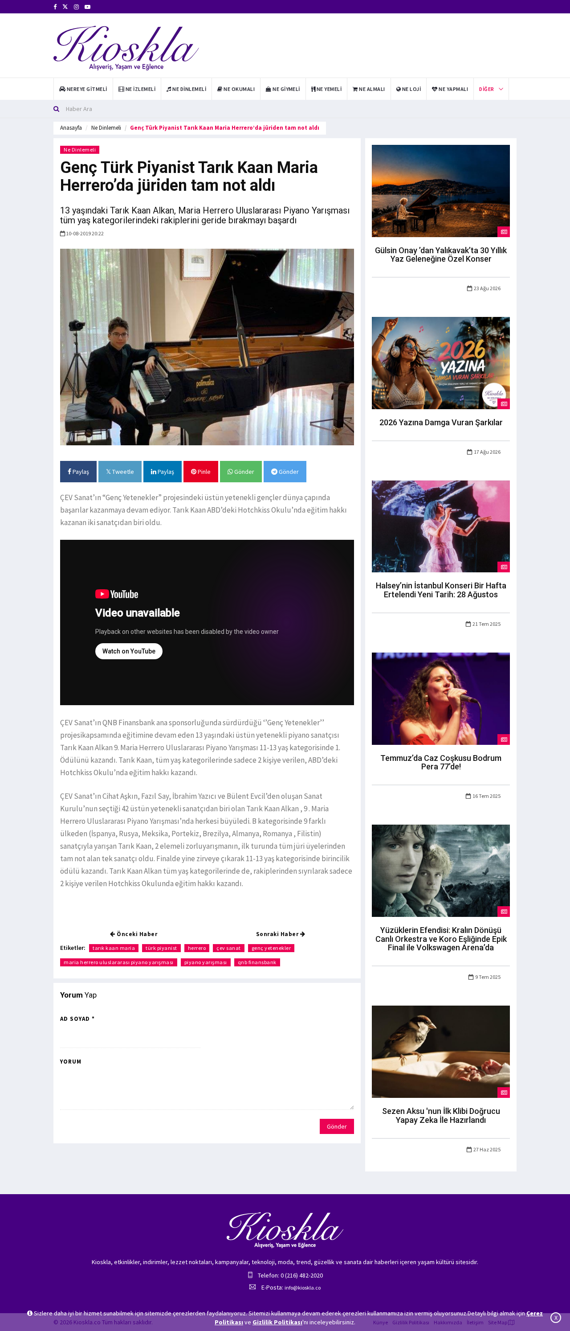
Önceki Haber (136, 934)
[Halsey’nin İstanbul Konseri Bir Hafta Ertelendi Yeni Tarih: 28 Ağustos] (441, 526)
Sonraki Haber (278, 934)
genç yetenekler (271, 948)
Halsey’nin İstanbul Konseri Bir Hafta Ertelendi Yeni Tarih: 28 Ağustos (441, 590)
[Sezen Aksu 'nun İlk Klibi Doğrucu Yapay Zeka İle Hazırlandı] (441, 1051)
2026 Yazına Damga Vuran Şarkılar (441, 422)
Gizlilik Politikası (277, 1322)
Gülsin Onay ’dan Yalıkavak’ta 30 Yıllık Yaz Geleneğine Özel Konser (441, 255)
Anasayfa (71, 127)
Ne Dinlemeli (106, 127)
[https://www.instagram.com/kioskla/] (76, 7)
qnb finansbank (257, 962)
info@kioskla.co (303, 1287)
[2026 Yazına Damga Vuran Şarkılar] (441, 362)
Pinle (203, 472)
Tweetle (122, 472)
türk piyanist (161, 948)
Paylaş (80, 472)
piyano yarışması (205, 962)
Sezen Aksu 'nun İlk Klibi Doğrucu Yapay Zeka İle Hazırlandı (441, 1115)
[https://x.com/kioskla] (65, 7)
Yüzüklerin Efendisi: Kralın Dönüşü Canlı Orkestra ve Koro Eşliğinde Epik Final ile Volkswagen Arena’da (441, 939)
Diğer (486, 89)
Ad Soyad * (77, 1019)
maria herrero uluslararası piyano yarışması (119, 962)
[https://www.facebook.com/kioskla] (55, 7)
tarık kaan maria (114, 948)
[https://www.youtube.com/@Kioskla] (87, 7)
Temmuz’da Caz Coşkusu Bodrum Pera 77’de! (440, 762)
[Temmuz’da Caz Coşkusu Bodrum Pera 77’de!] (441, 698)
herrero (197, 948)
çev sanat (228, 948)
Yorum (70, 1061)
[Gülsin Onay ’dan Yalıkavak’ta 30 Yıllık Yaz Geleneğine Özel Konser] (441, 190)
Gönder (243, 472)
